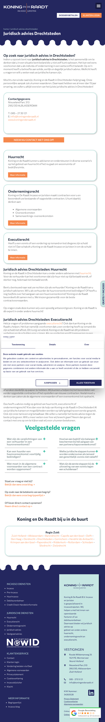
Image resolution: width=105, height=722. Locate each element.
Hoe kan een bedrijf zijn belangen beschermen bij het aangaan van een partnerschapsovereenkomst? (77, 441)
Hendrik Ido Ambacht (81, 538)
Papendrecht (44, 542)
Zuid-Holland (18, 535)
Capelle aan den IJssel (72, 535)
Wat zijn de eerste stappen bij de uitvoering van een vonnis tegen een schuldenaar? (76, 466)
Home (6, 29)
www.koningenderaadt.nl (22, 119)
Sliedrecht (45, 545)
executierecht (54, 323)
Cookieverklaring (15, 678)
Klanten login (13, 662)
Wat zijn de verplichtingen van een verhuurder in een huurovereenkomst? (24, 441)
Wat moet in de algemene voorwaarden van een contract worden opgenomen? (24, 466)
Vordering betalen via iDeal (19, 666)
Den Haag (16, 538)
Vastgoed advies (14, 634)
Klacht (10, 686)
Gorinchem (61, 538)
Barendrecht (52, 535)
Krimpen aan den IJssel (23, 542)
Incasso (10, 588)
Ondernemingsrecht (16, 625)
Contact (10, 658)
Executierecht (13, 621)
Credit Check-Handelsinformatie (22, 604)
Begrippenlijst (14, 702)
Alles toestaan (85, 383)
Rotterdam (74, 542)
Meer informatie (17, 175)
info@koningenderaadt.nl (25, 116)
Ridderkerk (59, 542)
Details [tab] (52, 344)
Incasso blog (14, 706)
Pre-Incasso (12, 592)
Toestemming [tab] (18, 344)
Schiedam (87, 542)
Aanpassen (50, 383)
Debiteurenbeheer (15, 600)
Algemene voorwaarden (18, 670)
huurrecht (85, 273)
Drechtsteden (44, 538)
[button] (98, 6)
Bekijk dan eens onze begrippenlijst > (25, 495)
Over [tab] (86, 344)
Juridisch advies (14, 629)
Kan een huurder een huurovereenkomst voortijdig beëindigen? (24, 454)
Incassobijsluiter (14, 682)
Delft (89, 535)
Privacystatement (15, 674)
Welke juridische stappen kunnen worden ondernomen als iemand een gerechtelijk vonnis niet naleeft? (78, 454)
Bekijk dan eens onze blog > (20, 484)
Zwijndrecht (59, 545)
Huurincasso (12, 596)
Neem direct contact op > (18, 506)
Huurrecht (11, 617)
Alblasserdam (35, 535)
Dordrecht (29, 538)
